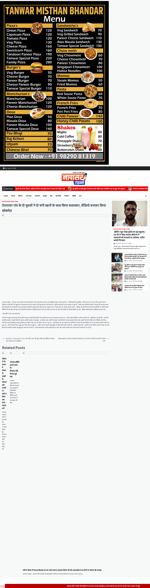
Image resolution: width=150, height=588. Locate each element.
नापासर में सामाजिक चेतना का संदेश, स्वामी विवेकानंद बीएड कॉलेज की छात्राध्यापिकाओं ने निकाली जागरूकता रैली (115, 188)
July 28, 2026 (138, 281)
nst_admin (118, 243)
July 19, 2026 (138, 290)
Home (6, 196)
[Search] (145, 196)
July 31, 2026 (127, 243)
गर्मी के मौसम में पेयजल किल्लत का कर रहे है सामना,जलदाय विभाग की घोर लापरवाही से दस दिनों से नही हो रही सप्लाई (62, 570)
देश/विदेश (58, 196)
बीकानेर (20, 196)
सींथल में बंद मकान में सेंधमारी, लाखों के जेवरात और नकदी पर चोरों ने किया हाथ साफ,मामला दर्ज (4, 384)
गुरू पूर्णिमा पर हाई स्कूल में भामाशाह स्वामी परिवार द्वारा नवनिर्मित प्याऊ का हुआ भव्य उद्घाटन (48, 188)
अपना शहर (29, 196)
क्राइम (45, 196)
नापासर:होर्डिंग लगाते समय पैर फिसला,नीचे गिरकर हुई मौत (14, 369)
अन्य (80, 196)
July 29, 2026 (138, 260)
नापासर (13, 196)
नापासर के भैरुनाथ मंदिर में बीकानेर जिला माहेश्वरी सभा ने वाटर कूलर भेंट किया (134, 286)
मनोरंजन (66, 196)
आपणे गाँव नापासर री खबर (8, 201)
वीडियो (74, 196)
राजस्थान (37, 196)
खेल (51, 196)
